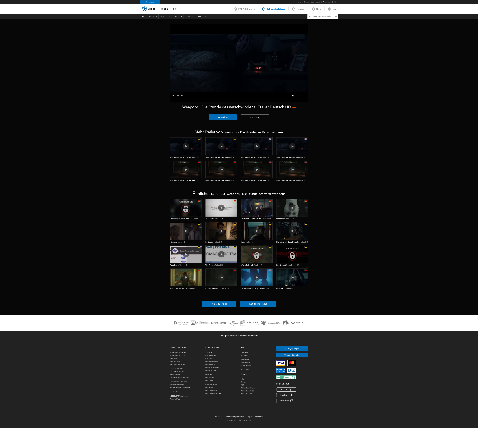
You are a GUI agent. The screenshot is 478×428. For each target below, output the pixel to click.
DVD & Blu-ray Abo (176, 368)
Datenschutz (230, 417)
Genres (151, 16)
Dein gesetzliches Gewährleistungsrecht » (239, 335)
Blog (334, 9)
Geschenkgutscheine (177, 384)
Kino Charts (209, 380)
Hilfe (242, 379)
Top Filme (208, 352)
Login (300, 2)
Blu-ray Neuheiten (211, 361)
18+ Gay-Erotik (175, 361)
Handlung (255, 117)
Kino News (244, 355)
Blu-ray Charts (210, 364)
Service (244, 374)
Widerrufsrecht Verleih (248, 388)
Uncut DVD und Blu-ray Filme (179, 377)
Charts (163, 16)
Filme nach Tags (175, 399)
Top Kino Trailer (219, 303)
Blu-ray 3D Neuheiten (212, 367)
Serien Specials (246, 365)
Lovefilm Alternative (176, 392)
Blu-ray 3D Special (247, 370)
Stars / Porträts (245, 362)
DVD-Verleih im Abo (246, 9)
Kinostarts (208, 374)
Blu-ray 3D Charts (211, 370)
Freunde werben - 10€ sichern (180, 387)
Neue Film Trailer (211, 384)
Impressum (240, 417)
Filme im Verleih (212, 347)
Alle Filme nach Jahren (177, 364)
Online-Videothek (178, 347)
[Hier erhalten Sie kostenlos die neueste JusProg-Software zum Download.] (286, 377)
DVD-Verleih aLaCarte (276, 9)
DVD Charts (209, 358)
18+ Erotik (173, 358)
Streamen (300, 9)
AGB (242, 385)
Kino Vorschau (210, 377)
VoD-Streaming (175, 374)
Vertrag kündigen (292, 348)
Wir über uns (219, 417)
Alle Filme (202, 16)
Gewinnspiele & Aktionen (178, 382)
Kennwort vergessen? (312, 2)
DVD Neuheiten (210, 355)
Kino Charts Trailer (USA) (213, 393)
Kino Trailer (209, 387)
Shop (318, 9)
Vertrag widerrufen (292, 355)
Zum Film (223, 117)
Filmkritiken (245, 359)
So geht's (189, 16)
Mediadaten (259, 417)
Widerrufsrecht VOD (247, 391)
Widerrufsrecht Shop (248, 394)
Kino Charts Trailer (211, 390)
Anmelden (150, 2)
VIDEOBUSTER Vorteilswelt (178, 396)
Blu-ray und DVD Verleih (178, 352)
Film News (244, 352)
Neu (176, 16)
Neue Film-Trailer (258, 303)
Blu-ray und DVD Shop (177, 355)
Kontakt (243, 382)
